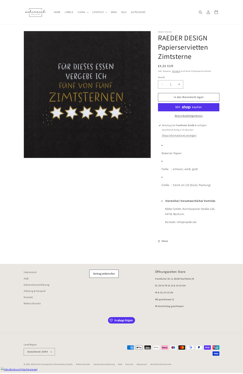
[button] (82, 12)
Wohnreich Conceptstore (42, 364)
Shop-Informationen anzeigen (179, 135)
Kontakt (28, 297)
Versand (176, 71)
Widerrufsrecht (32, 303)
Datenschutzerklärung (36, 284)
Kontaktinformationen (160, 364)
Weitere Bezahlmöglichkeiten (189, 115)
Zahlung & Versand (34, 291)
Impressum (30, 272)
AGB (26, 278)
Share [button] (165, 241)
